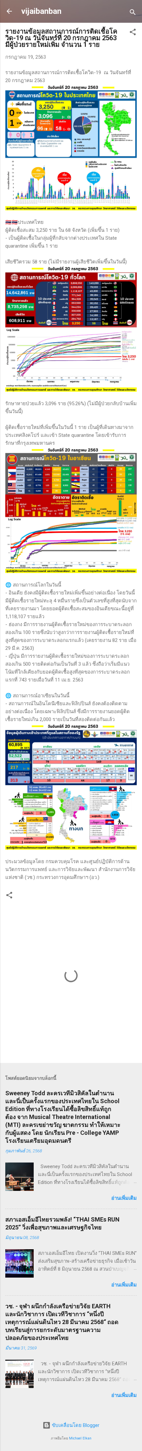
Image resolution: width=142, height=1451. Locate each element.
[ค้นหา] (133, 13)
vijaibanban (41, 11)
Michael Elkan (80, 1438)
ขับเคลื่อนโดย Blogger (75, 1425)
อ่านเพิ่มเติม (124, 1198)
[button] (133, 33)
